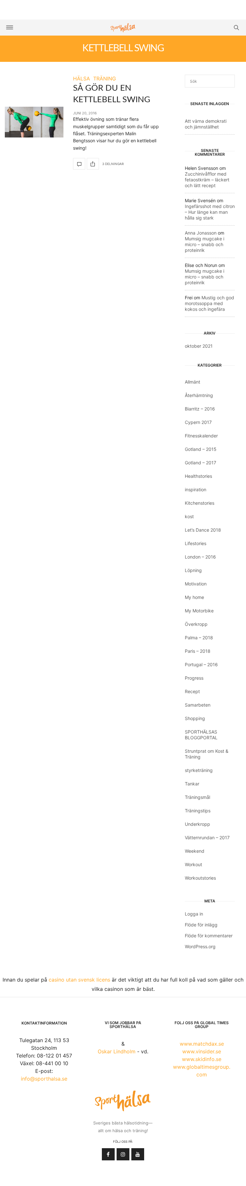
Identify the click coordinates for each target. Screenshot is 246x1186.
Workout (193, 864)
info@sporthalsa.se (44, 1078)
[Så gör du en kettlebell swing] (34, 122)
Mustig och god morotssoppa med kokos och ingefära (209, 303)
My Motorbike (199, 610)
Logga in (194, 913)
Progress (194, 678)
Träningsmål (197, 797)
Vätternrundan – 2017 (207, 837)
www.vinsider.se (201, 1051)
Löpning (193, 570)
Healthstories (198, 476)
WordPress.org (200, 946)
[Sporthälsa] (123, 27)
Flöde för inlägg (201, 924)
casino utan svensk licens (79, 979)
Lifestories (195, 543)
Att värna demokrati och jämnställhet (205, 123)
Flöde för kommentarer (209, 935)
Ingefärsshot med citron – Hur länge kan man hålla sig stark (210, 211)
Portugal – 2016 (201, 664)
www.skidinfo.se (201, 1059)
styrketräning (199, 770)
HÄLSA (81, 78)
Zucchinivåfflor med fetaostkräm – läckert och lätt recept (207, 179)
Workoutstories (200, 878)
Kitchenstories (199, 503)
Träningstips (197, 810)
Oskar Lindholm (116, 1051)
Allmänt (192, 382)
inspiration (195, 489)
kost (189, 516)
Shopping (195, 718)
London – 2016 (200, 557)
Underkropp (197, 824)
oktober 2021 (199, 346)
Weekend (194, 851)
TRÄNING (104, 78)
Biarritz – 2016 (200, 408)
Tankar (192, 783)
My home (194, 597)
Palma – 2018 (199, 637)
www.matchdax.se (202, 1044)
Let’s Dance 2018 (203, 530)
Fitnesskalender (201, 435)
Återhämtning (199, 395)
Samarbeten (197, 705)
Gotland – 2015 (201, 449)
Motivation (196, 583)
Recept (192, 691)
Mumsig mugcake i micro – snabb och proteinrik (204, 244)
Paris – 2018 (197, 651)
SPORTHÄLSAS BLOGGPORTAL (201, 734)
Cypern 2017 (198, 422)
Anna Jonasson (201, 233)
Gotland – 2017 (200, 462)
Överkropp (196, 624)
